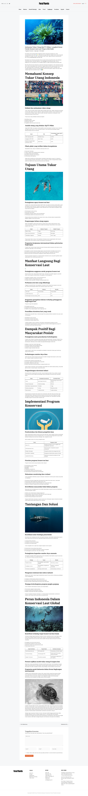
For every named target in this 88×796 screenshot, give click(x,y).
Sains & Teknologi (33, 9)
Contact (67, 9)
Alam (40, 9)
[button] (77, 3)
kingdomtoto (31, 775)
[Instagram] (5, 3)
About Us (31, 773)
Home (20, 9)
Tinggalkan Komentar (29, 50)
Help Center (31, 777)
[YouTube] (9, 3)
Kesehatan (56, 9)
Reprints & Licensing (33, 776)
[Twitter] (2, 3)
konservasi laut (33, 57)
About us (25, 9)
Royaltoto (27, 467)
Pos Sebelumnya (23, 724)
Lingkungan (49, 9)
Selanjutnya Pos (64, 724)
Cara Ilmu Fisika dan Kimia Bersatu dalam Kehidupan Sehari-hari (67, 778)
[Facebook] (7, 3)
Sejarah (62, 9)
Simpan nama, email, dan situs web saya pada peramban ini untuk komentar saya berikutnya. (44, 752)
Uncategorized (48, 779)
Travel (44, 9)
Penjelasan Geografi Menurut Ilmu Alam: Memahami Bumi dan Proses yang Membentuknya (68, 774)
